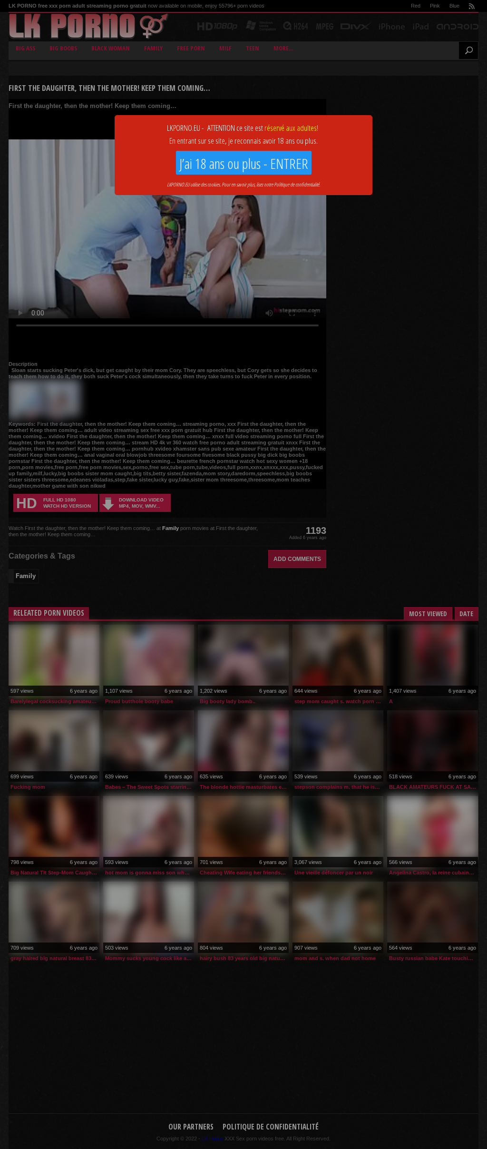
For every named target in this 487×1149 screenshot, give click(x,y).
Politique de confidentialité (296, 184)
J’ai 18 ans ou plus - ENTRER (243, 163)
